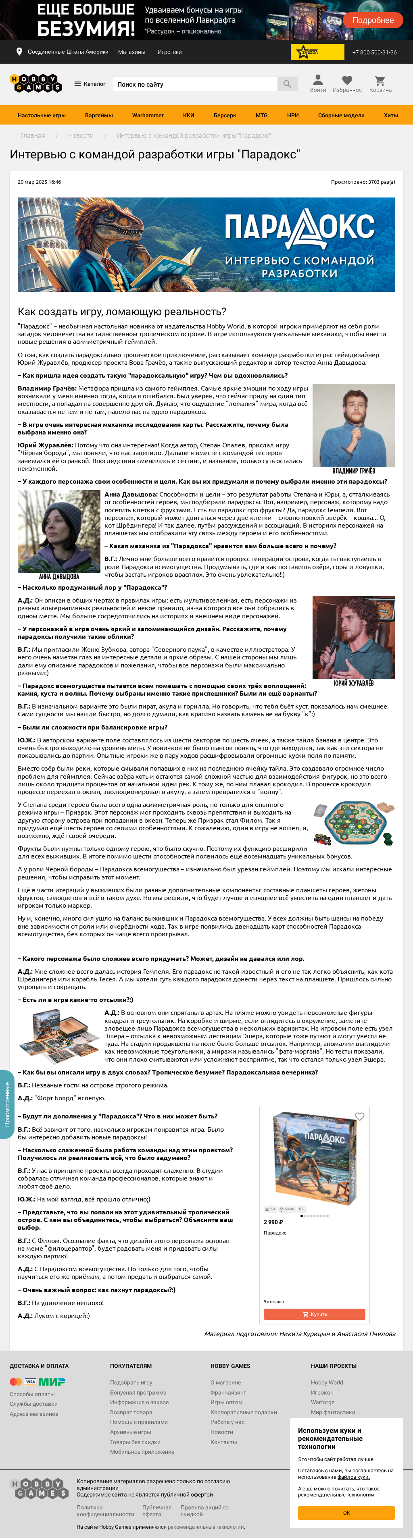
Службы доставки (34, 1404)
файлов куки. (354, 1477)
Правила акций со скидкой (205, 1510)
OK (346, 1513)
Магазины (132, 52)
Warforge (322, 1402)
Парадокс (275, 1233)
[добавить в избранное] (359, 1116)
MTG (262, 115)
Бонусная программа (138, 1392)
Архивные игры (130, 1432)
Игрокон (322, 1392)
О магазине (226, 1382)
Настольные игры (42, 115)
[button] (301, 1216)
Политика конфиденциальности (105, 1510)
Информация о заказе (139, 1402)
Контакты (224, 1442)
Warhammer (148, 115)
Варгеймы (99, 115)
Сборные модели (341, 115)
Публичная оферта (157, 1510)
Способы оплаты (32, 1394)
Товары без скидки (135, 1442)
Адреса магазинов (34, 1414)
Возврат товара (131, 1412)
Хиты (391, 115)
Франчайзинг (228, 1392)
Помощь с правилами (139, 1422)
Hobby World (327, 1382)
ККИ (188, 115)
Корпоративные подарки (244, 1412)
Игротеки (170, 52)
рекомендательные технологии (206, 1527)
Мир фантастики (333, 1412)
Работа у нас (227, 1422)
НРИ (293, 115)
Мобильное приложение (142, 1452)
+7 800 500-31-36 (375, 52)
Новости (222, 1432)
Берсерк (225, 115)
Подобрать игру (131, 1382)
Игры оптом (226, 1402)
